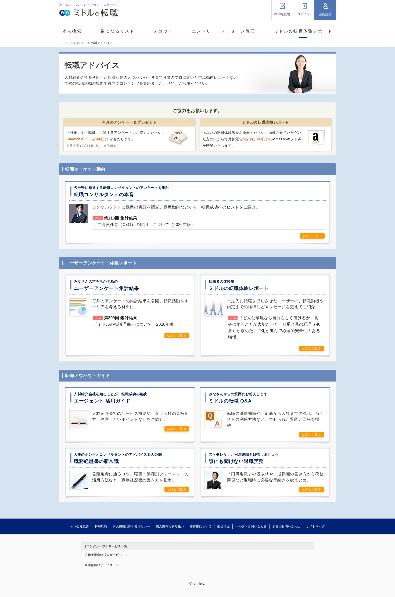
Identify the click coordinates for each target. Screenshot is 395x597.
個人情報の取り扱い (170, 526)
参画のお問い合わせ (286, 526)
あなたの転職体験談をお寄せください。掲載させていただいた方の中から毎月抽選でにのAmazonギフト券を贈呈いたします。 (252, 139)
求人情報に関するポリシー (131, 526)
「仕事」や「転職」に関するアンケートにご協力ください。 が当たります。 (115, 139)
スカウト (163, 31)
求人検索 (72, 31)
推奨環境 (223, 526)
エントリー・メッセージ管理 (224, 31)
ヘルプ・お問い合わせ (251, 526)
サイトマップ (315, 526)
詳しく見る (314, 236)
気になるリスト (117, 31)
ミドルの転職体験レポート (303, 31)
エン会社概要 (79, 526)
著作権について (200, 526)
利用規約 (101, 526)
